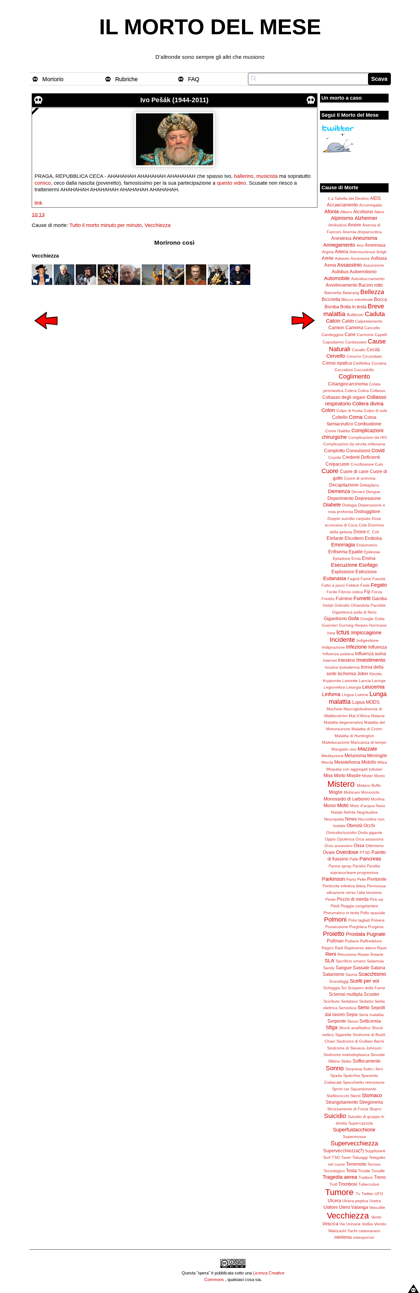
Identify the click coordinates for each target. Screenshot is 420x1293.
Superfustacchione (354, 1130)
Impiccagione (366, 633)
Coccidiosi (344, 369)
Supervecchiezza (354, 1143)
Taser (346, 1157)
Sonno (335, 1068)
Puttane (352, 941)
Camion (336, 327)
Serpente (336, 1020)
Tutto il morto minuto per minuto (105, 225)
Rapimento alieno (360, 948)
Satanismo (333, 974)
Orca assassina (369, 839)
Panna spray (340, 866)
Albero (346, 212)
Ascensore (360, 258)
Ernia (356, 558)
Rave (382, 948)
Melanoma (355, 755)
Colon (328, 410)
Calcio (333, 321)
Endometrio (366, 545)
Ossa (359, 845)
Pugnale (376, 934)
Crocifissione (362, 464)
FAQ (193, 79)
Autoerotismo (363, 271)
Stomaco (372, 1095)
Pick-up (376, 899)
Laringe (379, 680)
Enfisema (337, 551)
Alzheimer (366, 218)
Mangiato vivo (344, 749)
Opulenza (345, 839)
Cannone (365, 334)
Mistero (341, 784)
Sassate (361, 967)
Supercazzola (360, 1123)
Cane (350, 334)
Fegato (379, 585)
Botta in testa (353, 306)
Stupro (375, 1109)
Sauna (351, 974)
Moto (343, 805)
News (351, 818)
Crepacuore (337, 463)
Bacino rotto (371, 284)
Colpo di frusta (349, 410)
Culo (379, 464)
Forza (376, 592)
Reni (330, 954)
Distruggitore (367, 511)
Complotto (334, 450)
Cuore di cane (354, 471)
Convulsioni (358, 450)
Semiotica (347, 1008)
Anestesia (341, 238)
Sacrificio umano (351, 961)
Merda (327, 762)
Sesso (352, 1021)
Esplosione (342, 571)
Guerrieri (330, 625)
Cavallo (358, 349)
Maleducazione (335, 742)
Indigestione (368, 640)
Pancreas (370, 859)
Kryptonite (332, 680)
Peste (330, 899)
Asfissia (379, 258)
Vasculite (377, 1207)
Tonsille (378, 1171)
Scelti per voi (364, 981)
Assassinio (349, 265)
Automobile (337, 278)
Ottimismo (374, 845)
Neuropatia (334, 819)
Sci (344, 988)
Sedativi (366, 1001)
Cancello (372, 327)
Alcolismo (363, 211)
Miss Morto (334, 775)
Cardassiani (356, 342)
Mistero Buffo (369, 785)
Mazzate (367, 749)
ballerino (243, 176)
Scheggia (331, 988)
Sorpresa (353, 1069)
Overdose (347, 852)
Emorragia (343, 545)
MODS (373, 702)
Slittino (334, 1061)
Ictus (342, 632)
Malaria (378, 715)
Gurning (346, 625)
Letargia (353, 687)
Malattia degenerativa (343, 722)
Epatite (356, 551)
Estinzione (366, 571)
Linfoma (331, 694)
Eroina (368, 558)
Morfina (378, 799)
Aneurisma (365, 238)
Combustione (367, 423)
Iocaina (331, 667)
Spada (336, 1075)
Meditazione (332, 755)
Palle (353, 859)
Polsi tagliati (359, 920)
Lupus (358, 702)
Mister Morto (373, 775)
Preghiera (358, 926)
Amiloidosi (337, 225)
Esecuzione (344, 565)
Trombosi (347, 1184)
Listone (361, 694)
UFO (379, 1193)
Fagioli (353, 578)
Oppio (330, 839)
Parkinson (333, 879)
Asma (330, 265)
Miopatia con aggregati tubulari (354, 769)
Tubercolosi (368, 1184)
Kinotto (375, 673)
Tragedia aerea (340, 1177)
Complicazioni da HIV (367, 437)
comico (43, 183)
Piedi (335, 906)
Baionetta (332, 292)
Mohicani (352, 792)
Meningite (377, 755)
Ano (360, 245)
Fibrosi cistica (350, 592)
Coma (356, 417)
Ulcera (334, 1200)
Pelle (361, 879)
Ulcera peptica (355, 1201)
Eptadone (341, 558)
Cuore (329, 470)
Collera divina (367, 404)
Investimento (370, 660)
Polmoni (335, 919)
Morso (329, 805)
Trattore (366, 1177)
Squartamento (363, 1089)
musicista (267, 176)
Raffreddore (371, 941)
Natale (337, 812)
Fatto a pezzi (333, 585)
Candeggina (332, 334)
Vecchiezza (158, 225)
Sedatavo (349, 1001)
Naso (380, 805)
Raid (339, 948)
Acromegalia (370, 205)
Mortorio (52, 79)
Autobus (340, 271)
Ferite (332, 592)
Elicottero (354, 538)
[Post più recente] (46, 333)
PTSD (365, 852)
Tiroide (364, 1171)
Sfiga (331, 1027)
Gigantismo (335, 618)
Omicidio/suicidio (341, 832)
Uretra (375, 1201)
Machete (334, 709)
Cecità (373, 349)
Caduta (375, 313)
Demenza (339, 491)
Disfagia (349, 505)
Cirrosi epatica (337, 362)
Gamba (379, 598)
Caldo (348, 320)
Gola (353, 618)
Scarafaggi (339, 981)
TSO (336, 1157)
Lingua (348, 694)
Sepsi (352, 1014)
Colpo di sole (375, 410)
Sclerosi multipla (346, 994)
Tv (358, 1193)
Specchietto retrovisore (364, 1082)
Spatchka (351, 1075)
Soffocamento (367, 1060)
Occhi (369, 825)
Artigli (381, 252)
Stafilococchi (338, 1095)
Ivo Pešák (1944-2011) (174, 100)
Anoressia (375, 245)
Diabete (332, 505)
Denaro (358, 491)
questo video (231, 183)
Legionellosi (334, 687)
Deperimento (340, 498)
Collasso (377, 390)
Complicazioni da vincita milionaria (354, 444)
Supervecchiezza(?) (343, 1150)
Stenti (355, 1095)
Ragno (328, 948)
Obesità (354, 825)
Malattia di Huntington (354, 735)
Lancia (365, 680)
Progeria (375, 926)
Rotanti (376, 954)
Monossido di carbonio (347, 798)
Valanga (359, 1207)
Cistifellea (361, 363)
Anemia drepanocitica (362, 232)
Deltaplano (369, 485)
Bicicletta (331, 299)
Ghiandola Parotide (368, 605)
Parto (351, 879)
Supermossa (354, 1136)
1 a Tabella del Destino (348, 198)
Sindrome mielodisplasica (346, 1054)
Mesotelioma (347, 762)
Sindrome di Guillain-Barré (360, 1041)
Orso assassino (339, 845)
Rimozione (347, 954)
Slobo (346, 1061)
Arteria (341, 251)
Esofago (368, 565)
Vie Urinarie (350, 1224)
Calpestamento (369, 321)
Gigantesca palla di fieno (354, 612)
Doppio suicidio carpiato (349, 518)
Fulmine (344, 598)
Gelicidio (342, 605)
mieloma (343, 1237)
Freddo (328, 598)
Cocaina (378, 363)
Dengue (373, 491)
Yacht (352, 1230)
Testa (351, 1170)
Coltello (340, 417)
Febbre (352, 585)
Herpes (361, 625)
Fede (365, 585)
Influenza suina (370, 653)
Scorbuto (331, 1001)
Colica (363, 390)
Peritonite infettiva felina (344, 886)
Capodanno (333, 342)
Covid (378, 450)
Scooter (371, 994)
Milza (382, 762)
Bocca (380, 299)
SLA (329, 961)
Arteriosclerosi (362, 252)
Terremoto (356, 1164)
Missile (354, 775)
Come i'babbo (337, 431)
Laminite (350, 680)
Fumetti (362, 598)
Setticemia (370, 1020)
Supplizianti (375, 1151)
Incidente (342, 639)
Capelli (381, 334)
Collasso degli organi (343, 397)
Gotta (380, 618)
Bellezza (372, 291)
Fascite (378, 578)
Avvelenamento (341, 284)
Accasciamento (342, 204)
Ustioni (330, 1207)
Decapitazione (344, 484)
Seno (363, 1007)
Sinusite (378, 1054)
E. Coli (373, 532)
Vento (376, 1217)
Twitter (367, 1193)
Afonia (331, 211)
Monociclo (370, 792)
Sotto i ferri (373, 1069)
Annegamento (339, 245)
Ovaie (329, 852)
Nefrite (350, 812)
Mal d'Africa (359, 715)
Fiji (367, 591)
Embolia (373, 538)
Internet (330, 660)
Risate (363, 954)
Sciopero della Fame (366, 988)
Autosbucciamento (368, 278)
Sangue (344, 967)
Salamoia (375, 961)
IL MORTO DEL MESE (210, 27)
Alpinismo (342, 218)
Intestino (346, 660)
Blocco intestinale (357, 299)
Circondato (372, 356)
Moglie (336, 792)
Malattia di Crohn (366, 729)
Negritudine (367, 812)
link (38, 203)
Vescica (330, 1223)
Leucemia (373, 687)
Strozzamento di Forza (347, 1109)
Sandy (329, 968)
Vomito (380, 1224)
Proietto (333, 933)
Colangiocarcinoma (348, 383)
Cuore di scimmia (359, 478)
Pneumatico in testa (341, 912)
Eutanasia (334, 578)
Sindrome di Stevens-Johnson (354, 1048)
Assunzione (373, 265)
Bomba (332, 306)
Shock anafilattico (355, 1027)
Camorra (354, 327)
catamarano (369, 1230)
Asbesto (342, 258)
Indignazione (333, 647)
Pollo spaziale (372, 912)
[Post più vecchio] (303, 333)
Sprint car (340, 1089)
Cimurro (354, 356)
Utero (344, 1207)
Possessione (336, 926)
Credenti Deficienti (361, 457)
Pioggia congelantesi (359, 906)
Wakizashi (337, 1230)
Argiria (328, 252)
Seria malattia (371, 1014)
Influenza (377, 646)
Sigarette (343, 1034)
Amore (354, 224)
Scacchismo (372, 974)
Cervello (335, 356)
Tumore (339, 1192)
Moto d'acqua (362, 805)
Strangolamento (342, 1102)
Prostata (355, 934)
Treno (380, 1177)
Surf (327, 1157)
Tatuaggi (360, 1157)
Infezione (356, 647)
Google (366, 618)
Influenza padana (338, 653)
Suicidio (335, 1115)
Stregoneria (371, 1102)
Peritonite (377, 879)
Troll (333, 1184)
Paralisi (359, 866)
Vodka (367, 1224)
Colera (351, 390)
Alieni (379, 212)
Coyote (334, 457)
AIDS (375, 198)
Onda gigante (370, 832)
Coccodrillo (364, 369)
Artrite (328, 258)
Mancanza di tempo (368, 742)
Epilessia (372, 552)
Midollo (368, 762)
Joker (362, 673)
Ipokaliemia (349, 667)
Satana (378, 967)
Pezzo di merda (353, 899)
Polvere (378, 920)
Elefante (335, 538)
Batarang (351, 292)
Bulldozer (355, 314)
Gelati (328, 605)
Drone (359, 531)
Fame (366, 578)
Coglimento (354, 376)
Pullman (335, 940)
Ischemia (347, 673)
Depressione (368, 498)
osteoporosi (363, 1237)
